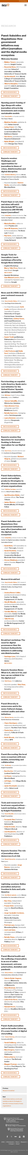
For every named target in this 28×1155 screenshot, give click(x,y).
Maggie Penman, (10, 1064)
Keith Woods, (9, 737)
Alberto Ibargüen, (11, 84)
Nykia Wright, (9, 141)
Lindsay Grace (18, 319)
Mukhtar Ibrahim (10, 122)
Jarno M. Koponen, (11, 228)
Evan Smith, (8, 116)
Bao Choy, (8, 901)
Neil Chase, (8, 681)
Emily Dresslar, (9, 827)
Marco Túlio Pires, (11, 268)
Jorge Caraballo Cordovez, (14, 913)
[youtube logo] (19, 1138)
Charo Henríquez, (11, 723)
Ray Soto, (8, 236)
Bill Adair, (7, 395)
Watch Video (8, 272)
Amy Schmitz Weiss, (11, 301)
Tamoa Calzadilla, (11, 401)
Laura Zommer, (10, 418)
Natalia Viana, (9, 937)
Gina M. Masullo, (10, 602)
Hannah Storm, (10, 1007)
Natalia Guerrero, (11, 413)
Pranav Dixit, (9, 906)
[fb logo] (7, 1138)
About (17, 1144)
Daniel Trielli (9, 337)
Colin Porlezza (9, 351)
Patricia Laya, (9, 925)
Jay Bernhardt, (9, 76)
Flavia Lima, (8, 730)
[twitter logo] (11, 1138)
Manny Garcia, (9, 717)
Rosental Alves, (10, 67)
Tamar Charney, (10, 1037)
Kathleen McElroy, (10, 174)
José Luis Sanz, (10, 930)
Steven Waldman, (11, 560)
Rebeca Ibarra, (9, 1057)
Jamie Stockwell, (10, 786)
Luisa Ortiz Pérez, (11, 999)
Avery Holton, (9, 972)
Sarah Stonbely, (10, 551)
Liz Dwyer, (8, 776)
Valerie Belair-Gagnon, (13, 978)
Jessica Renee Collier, (12, 593)
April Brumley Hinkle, (12, 495)
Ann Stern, (8, 137)
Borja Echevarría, (10, 859)
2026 (2, 1142)
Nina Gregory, (9, 1050)
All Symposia (10, 1142)
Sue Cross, (8, 451)
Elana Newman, (10, 988)
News (17, 1142)
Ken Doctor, (8, 771)
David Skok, (8, 546)
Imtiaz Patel (9, 127)
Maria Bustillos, (10, 224)
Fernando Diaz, (9, 820)
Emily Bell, (8, 215)
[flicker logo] (15, 1138)
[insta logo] (23, 1138)
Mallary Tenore (10, 62)
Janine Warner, (10, 502)
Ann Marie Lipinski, (10, 895)
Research (24, 1142)
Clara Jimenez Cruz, (11, 406)
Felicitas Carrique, (10, 489)
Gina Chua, (22, 684)
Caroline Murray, (10, 611)
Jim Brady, (8, 765)
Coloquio (11, 1144)
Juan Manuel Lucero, (12, 277)
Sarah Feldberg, (10, 1043)
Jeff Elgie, (8, 781)
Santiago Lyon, (10, 656)
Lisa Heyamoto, (10, 832)
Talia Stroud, (9, 619)
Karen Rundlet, (9, 814)
